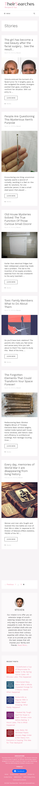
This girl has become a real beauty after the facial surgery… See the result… (19, 44)
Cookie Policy (8, 777)
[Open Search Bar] (34, 13)
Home (6, 774)
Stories (9, 103)
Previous (9, 584)
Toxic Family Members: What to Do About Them (18, 304)
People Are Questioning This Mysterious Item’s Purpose (19, 119)
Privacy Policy (14, 774)
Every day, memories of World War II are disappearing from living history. (19, 469)
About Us (23, 774)
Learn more (11, 98)
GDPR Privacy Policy (29, 777)
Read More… (23, 645)
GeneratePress (29, 783)
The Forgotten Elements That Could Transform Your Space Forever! (18, 379)
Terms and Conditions (19, 780)
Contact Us (31, 774)
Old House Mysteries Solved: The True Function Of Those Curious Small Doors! (17, 219)
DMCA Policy (17, 777)
